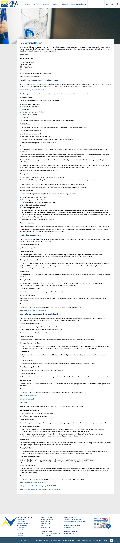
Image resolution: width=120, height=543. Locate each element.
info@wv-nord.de (22, 527)
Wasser (55, 4)
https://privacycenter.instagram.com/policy (32, 482)
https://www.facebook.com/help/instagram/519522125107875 (38, 486)
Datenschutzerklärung (102, 540)
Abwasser (64, 4)
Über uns (27, 4)
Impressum (20, 533)
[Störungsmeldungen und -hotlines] (112, 4)
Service (36, 4)
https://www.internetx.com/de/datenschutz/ (33, 310)
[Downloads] (117, 4)
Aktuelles (45, 4)
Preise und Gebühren (78, 4)
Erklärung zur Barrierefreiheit (26, 537)
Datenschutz (21, 535)
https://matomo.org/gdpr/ (27, 399)
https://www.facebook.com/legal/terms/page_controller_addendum (40, 489)
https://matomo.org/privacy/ (28, 396)
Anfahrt (20, 529)
